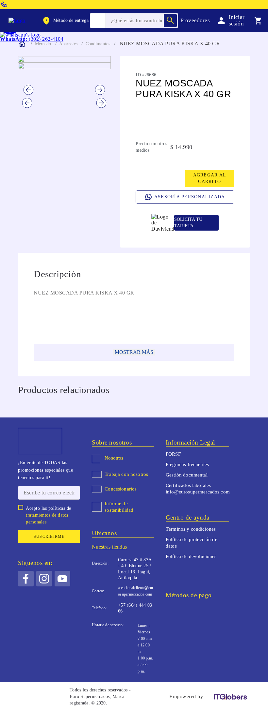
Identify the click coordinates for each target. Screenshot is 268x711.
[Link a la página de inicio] (21, 44)
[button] (65, 20)
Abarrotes (68, 43)
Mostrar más (134, 352)
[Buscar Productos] (170, 20)
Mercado (43, 43)
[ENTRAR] (229, 20)
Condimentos (98, 43)
